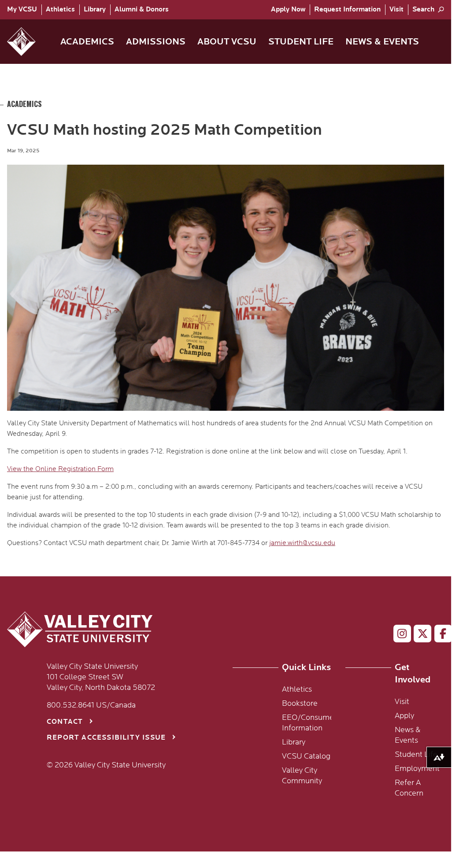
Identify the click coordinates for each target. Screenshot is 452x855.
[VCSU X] (419, 635)
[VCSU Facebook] (439, 635)
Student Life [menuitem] (300, 41)
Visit (396, 9)
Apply (288, 9)
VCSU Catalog (306, 756)
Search (423, 9)
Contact (65, 722)
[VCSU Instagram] (398, 635)
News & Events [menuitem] (382, 41)
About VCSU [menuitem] (226, 41)
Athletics (60, 9)
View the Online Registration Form (60, 469)
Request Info (347, 9)
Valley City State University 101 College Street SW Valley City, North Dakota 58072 (101, 677)
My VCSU (22, 9)
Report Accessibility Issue (106, 737)
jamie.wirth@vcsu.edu (302, 543)
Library (95, 9)
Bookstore (300, 703)
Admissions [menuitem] (155, 41)
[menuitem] (24, 9)
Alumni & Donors (142, 9)
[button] (28, 41)
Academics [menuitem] (87, 41)
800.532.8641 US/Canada (91, 705)
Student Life (416, 754)
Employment (417, 768)
